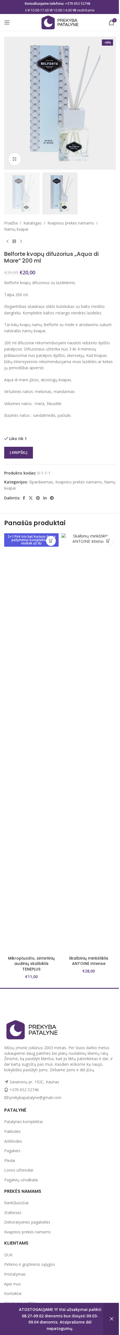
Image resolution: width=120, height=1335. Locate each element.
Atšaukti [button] (111, 1319)
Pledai (9, 1160)
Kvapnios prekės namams (70, 223)
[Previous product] (7, 241)
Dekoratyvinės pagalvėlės (27, 1222)
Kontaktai (12, 1293)
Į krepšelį (18, 452)
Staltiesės (12, 1212)
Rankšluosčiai (16, 1202)
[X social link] (30, 498)
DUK (8, 1254)
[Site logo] (60, 22)
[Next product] (21, 241)
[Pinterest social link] (38, 498)
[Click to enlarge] (14, 159)
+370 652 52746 (77, 3)
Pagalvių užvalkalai (21, 1179)
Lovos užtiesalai (18, 1170)
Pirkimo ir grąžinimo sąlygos (29, 1264)
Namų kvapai (16, 229)
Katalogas (32, 223)
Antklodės (13, 1141)
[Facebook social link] (23, 498)
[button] (51, 541)
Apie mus (12, 1284)
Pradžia (11, 223)
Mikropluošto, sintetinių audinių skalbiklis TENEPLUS (31, 963)
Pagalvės (12, 1150)
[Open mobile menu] (7, 22)
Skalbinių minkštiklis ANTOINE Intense (88, 961)
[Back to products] (14, 241)
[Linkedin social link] (45, 498)
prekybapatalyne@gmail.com (35, 1097)
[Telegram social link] (52, 498)
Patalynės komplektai (23, 1121)
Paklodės (12, 1131)
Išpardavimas (41, 482)
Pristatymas (15, 1274)
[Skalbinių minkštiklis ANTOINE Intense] (88, 743)
